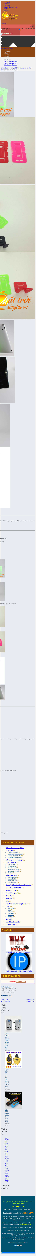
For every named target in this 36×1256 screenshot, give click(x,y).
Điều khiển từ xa (12, 882)
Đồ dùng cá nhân (11, 890)
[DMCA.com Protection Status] (18, 1246)
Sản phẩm (7, 5)
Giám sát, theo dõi (12, 864)
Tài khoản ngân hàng (10, 65)
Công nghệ (13, 68)
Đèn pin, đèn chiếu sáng (14, 855)
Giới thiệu (7, 4)
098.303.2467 (30, 1001)
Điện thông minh (11, 875)
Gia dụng (9, 898)
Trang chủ (7, 2)
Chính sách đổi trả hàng (7, 1157)
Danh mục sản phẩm (7, 48)
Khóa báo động (12, 866)
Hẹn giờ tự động (12, 879)
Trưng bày (10, 916)
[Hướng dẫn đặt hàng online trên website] (19, 950)
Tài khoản (7, 9)
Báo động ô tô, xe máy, (13, 869)
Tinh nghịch (11, 908)
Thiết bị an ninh (11, 863)
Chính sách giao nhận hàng (6, 1165)
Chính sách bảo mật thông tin (6, 1149)
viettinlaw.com (24, 1242)
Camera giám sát (12, 867)
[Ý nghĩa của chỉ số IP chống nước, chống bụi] (19, 969)
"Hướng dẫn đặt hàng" (25, 1224)
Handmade (11, 915)
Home (2, 68)
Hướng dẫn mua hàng (10, 61)
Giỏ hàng (3, 24)
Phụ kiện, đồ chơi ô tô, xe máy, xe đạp (18, 885)
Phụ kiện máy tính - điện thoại (15, 854)
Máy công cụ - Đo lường (14, 860)
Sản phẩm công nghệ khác (15, 857)
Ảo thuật (9, 919)
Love (9, 910)
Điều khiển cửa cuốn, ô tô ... (15, 848)
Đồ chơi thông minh (12, 893)
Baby (7, 901)
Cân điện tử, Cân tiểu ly (13, 887)
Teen (7, 906)
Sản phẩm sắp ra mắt (13, 922)
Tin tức (6, 55)
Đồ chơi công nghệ (13, 852)
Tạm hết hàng (10, 925)
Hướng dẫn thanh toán (10, 7)
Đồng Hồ (8, 896)
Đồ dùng (10, 911)
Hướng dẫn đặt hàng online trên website (18, 952)
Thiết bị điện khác (12, 880)
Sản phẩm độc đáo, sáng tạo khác (17, 904)
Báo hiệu (10, 873)
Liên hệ (6, 10)
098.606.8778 (21, 982)
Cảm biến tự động (12, 877)
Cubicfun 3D (11, 913)
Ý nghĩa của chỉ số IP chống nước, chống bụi (19, 971)
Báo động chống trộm (13, 871)
